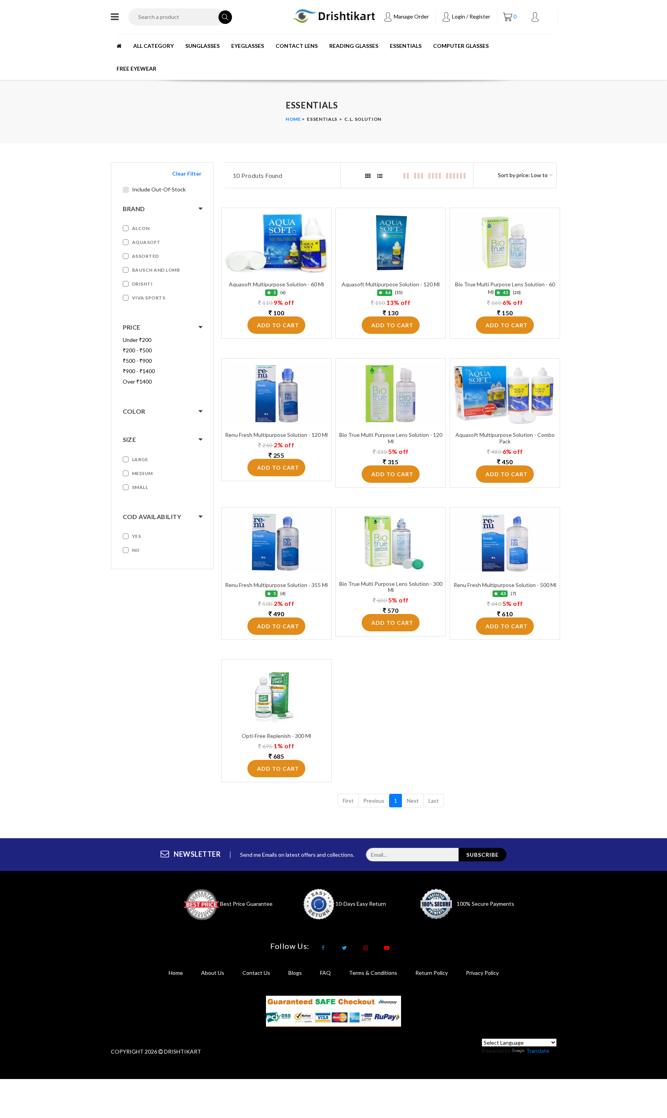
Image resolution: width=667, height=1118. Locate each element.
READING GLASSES (353, 45)
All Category (153, 45)
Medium (142, 473)
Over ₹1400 (137, 381)
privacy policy (482, 972)
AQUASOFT (146, 242)
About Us (212, 972)
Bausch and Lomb (156, 270)
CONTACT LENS (297, 45)
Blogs (295, 972)
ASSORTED (145, 256)
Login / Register (470, 16)
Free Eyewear (136, 68)
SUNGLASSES (202, 45)
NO (136, 550)
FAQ (325, 972)
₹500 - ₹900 (137, 360)
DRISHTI (142, 284)
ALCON (141, 228)
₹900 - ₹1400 (139, 371)
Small (140, 487)
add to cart (278, 325)
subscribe (482, 854)
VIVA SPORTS (149, 298)
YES (136, 536)
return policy (431, 972)
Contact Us (256, 972)
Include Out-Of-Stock (159, 189)
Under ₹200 (137, 340)
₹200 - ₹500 (137, 350)
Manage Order (411, 16)
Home (293, 119)
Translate (537, 1050)
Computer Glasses (461, 45)
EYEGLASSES (247, 45)
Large (140, 459)
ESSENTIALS (406, 45)
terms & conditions (373, 972)
